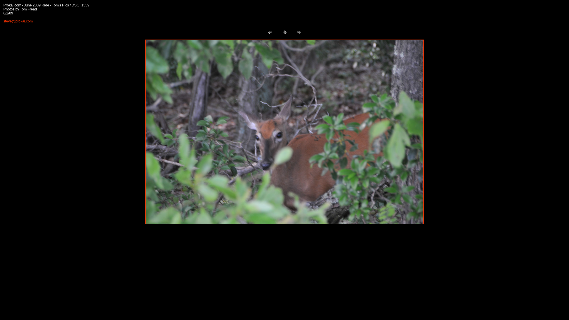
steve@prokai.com (18, 21)
